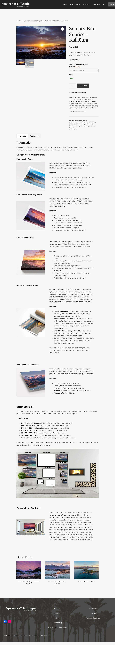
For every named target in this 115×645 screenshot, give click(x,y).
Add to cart (82, 86)
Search (111, 4)
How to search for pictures (57, 627)
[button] (62, 29)
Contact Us (57, 613)
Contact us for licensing (78, 112)
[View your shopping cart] (103, 4)
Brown (87, 122)
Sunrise (75, 128)
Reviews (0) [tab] (34, 136)
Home (64, 4)
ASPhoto (74, 130)
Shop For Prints (75, 4)
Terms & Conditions (93, 618)
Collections (96, 4)
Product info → (74, 60)
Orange (83, 126)
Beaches (78, 122)
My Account (93, 608)
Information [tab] (22, 136)
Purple (88, 126)
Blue (83, 122)
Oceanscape (77, 126)
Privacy (93, 613)
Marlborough (90, 124)
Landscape (82, 124)
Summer (93, 126)
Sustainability (57, 623)
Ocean (71, 126)
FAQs (57, 618)
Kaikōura (76, 124)
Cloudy (71, 124)
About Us (86, 4)
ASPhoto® (43, 636)
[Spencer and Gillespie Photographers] (16, 4)
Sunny (71, 128)
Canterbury (92, 122)
